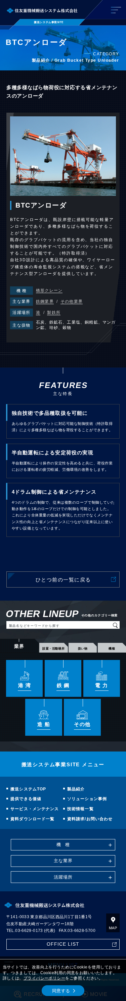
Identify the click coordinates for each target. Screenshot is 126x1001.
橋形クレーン (49, 290)
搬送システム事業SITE (49, 22)
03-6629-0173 (29, 930)
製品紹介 (76, 789)
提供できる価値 (25, 798)
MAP (113, 928)
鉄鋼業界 (45, 301)
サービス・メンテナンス (34, 809)
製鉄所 (53, 312)
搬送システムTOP (28, 789)
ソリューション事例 (87, 798)
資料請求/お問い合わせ (90, 819)
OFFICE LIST (63, 944)
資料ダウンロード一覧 (32, 819)
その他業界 (71, 301)
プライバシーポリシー (45, 978)
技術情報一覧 (80, 809)
